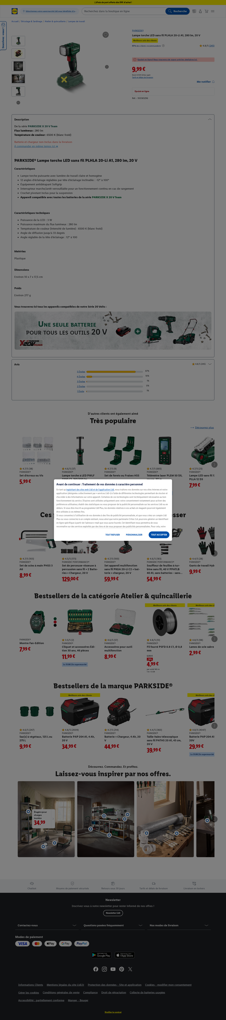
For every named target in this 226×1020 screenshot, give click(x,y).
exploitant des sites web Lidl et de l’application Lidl (90, 489)
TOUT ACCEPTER (159, 534)
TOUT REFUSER (112, 534)
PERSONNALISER (134, 534)
